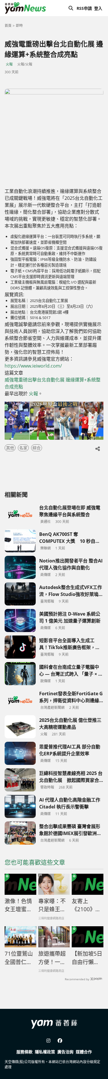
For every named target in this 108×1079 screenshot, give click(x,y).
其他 (10, 447)
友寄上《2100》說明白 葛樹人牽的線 (86, 905)
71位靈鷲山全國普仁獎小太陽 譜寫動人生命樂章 (19, 958)
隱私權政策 (45, 1051)
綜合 (37, 447)
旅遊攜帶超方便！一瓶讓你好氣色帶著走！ (52, 958)
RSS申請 (84, 8)
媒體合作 (84, 1051)
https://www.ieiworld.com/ (33, 366)
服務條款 (24, 1051)
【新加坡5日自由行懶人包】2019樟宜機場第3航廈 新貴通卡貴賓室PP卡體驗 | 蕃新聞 (87, 958)
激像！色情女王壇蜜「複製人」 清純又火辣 (20, 905)
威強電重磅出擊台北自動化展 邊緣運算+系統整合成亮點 (53, 383)
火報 (9, 64)
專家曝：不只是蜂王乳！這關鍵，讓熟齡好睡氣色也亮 (52, 905)
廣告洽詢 (65, 1051)
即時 (19, 25)
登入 (98, 8)
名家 (23, 447)
